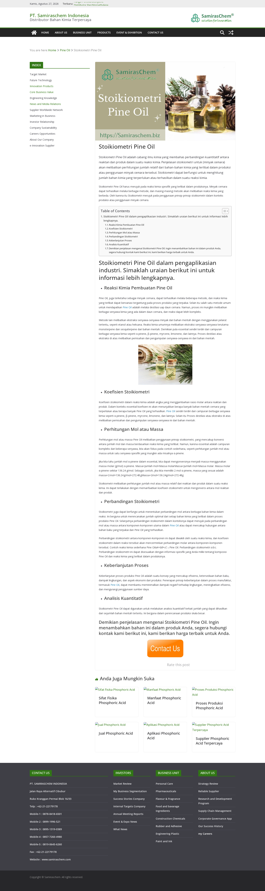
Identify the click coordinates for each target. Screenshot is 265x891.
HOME (45, 32)
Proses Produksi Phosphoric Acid (209, 705)
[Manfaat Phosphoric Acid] (162, 690)
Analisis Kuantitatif (119, 244)
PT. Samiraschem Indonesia (59, 15)
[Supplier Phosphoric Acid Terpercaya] (213, 725)
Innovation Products (41, 86)
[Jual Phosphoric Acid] (110, 725)
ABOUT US (61, 32)
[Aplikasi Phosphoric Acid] (161, 725)
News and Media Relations (45, 104)
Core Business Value (42, 92)
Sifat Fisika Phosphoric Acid (112, 700)
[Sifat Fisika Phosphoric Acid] (115, 690)
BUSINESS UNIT (82, 32)
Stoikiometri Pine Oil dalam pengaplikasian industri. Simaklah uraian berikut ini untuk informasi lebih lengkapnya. (165, 218)
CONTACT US (155, 32)
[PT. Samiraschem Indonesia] (34, 32)
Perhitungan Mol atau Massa (124, 232)
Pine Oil (127, 307)
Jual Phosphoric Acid (116, 733)
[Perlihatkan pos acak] (231, 32)
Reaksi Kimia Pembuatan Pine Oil (126, 224)
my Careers (205, 833)
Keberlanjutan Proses (120, 240)
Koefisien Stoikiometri (120, 228)
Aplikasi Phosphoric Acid (163, 735)
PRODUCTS (104, 32)
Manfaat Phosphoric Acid (164, 700)
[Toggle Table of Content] (223, 211)
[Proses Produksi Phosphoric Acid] (213, 690)
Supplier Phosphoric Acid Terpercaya (212, 741)
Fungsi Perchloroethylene (88, 3)
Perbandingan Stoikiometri (123, 236)
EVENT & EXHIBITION (129, 32)
